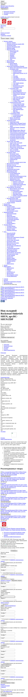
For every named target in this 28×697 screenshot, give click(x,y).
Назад (12, 38)
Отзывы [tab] (6, 348)
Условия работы (11, 226)
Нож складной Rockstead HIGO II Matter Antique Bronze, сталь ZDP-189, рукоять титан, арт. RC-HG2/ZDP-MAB (13, 505)
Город (3, 654)
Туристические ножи (18, 103)
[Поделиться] (2, 625)
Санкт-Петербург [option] (9, 6)
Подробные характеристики (7, 337)
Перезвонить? (4, 8)
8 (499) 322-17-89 (5, 17)
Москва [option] (3, 6)
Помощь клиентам (16, 528)
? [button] (4, 336)
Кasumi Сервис (11, 206)
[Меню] (1, 37)
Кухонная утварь (14, 153)
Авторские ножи (14, 122)
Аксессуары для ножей (16, 142)
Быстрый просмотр (5, 476)
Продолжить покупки (16, 580)
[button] (4, 299)
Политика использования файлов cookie (14, 532)
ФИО (2, 648)
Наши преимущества (6, 439)
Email (2, 595)
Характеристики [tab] (8, 346)
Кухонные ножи (17, 70)
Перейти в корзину (6, 580)
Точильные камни (18, 191)
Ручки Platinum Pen (15, 173)
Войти (2, 605)
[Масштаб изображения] (6, 625)
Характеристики (5, 377)
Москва (3, 4)
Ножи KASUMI (14, 51)
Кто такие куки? (8, 691)
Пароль (3, 598)
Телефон (3, 556)
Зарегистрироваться (10, 605)
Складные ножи (17, 90)
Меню (2, 1)
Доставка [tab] (6, 347)
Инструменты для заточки (17, 188)
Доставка (3, 431)
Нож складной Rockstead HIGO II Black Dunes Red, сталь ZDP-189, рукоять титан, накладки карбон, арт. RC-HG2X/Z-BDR (13, 479)
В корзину (3, 483)
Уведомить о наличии (6, 341)
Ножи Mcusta (13, 63)
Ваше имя (3, 553)
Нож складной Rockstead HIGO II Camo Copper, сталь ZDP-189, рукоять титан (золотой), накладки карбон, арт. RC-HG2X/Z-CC (14, 492)
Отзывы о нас (8, 530)
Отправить (3, 564)
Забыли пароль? (5, 602)
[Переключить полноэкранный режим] (4, 625)
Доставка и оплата (5, 528)
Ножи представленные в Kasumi (18, 67)
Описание (3, 352)
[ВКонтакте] (1, 301)
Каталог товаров (5, 38)
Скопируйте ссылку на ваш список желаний (12, 547)
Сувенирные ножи (18, 115)
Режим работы (4, 7)
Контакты (23, 530)
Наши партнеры (16, 530)
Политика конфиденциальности (12, 536)
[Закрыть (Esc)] (1, 625)
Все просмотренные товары (7, 682)
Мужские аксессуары (15, 199)
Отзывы (3, 438)
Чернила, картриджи (18, 181)
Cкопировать (14, 550)
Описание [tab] (6, 344)
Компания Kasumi (11, 213)
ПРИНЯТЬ (3, 695)
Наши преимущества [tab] (9, 350)
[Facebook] (4, 301)
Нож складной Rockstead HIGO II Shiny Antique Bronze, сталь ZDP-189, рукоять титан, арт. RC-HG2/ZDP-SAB (13, 517)
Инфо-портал (10, 268)
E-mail (3, 616)
